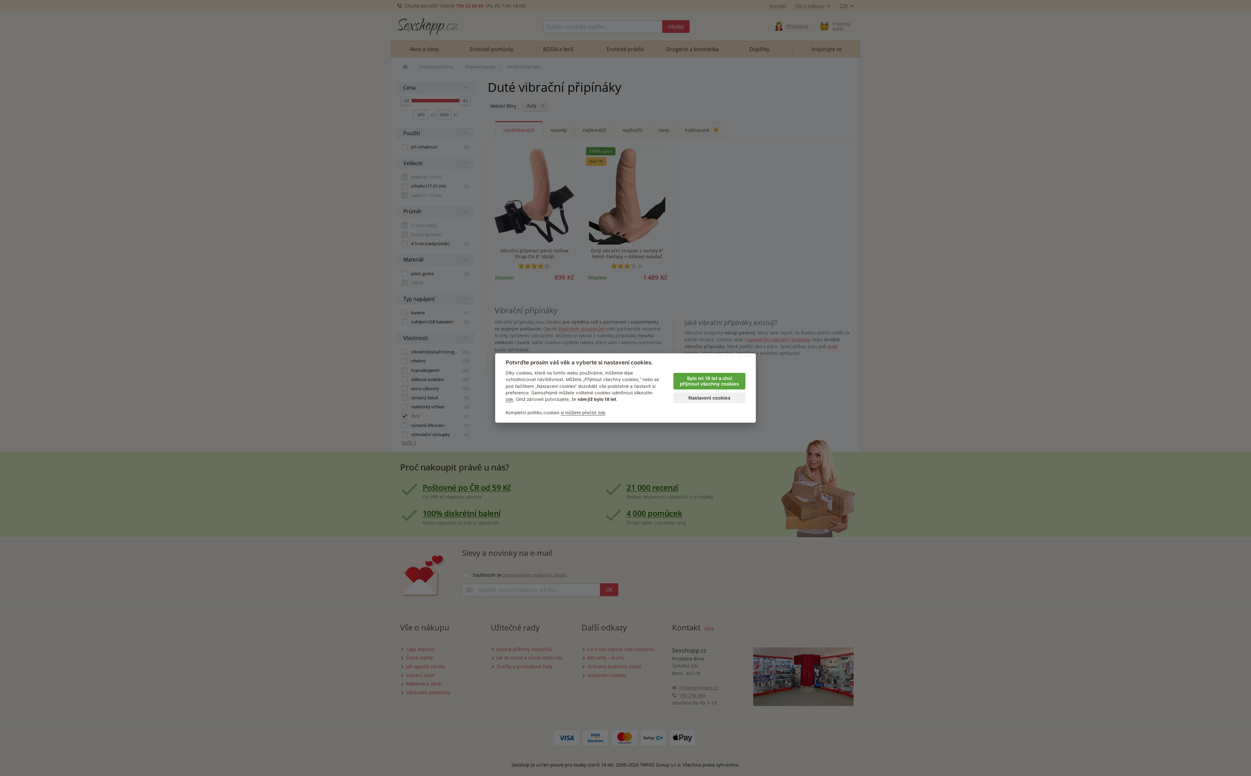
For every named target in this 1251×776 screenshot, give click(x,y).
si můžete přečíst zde (583, 412)
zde (509, 399)
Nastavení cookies (709, 398)
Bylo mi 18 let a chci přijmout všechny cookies (709, 381)
